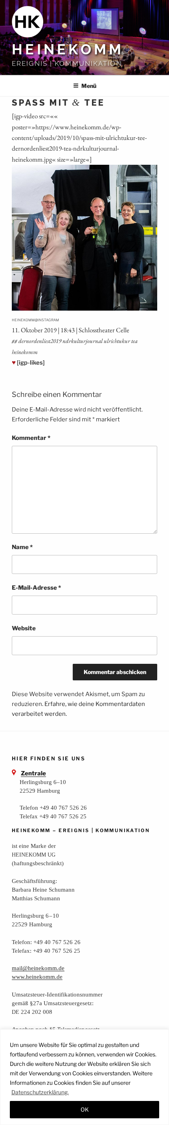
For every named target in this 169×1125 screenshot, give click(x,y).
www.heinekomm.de (37, 976)
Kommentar (31, 437)
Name (22, 547)
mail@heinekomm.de (38, 968)
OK (85, 1109)
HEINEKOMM (68, 49)
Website (24, 628)
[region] (84, 1077)
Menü (88, 85)
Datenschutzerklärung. (40, 1092)
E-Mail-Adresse (36, 587)
